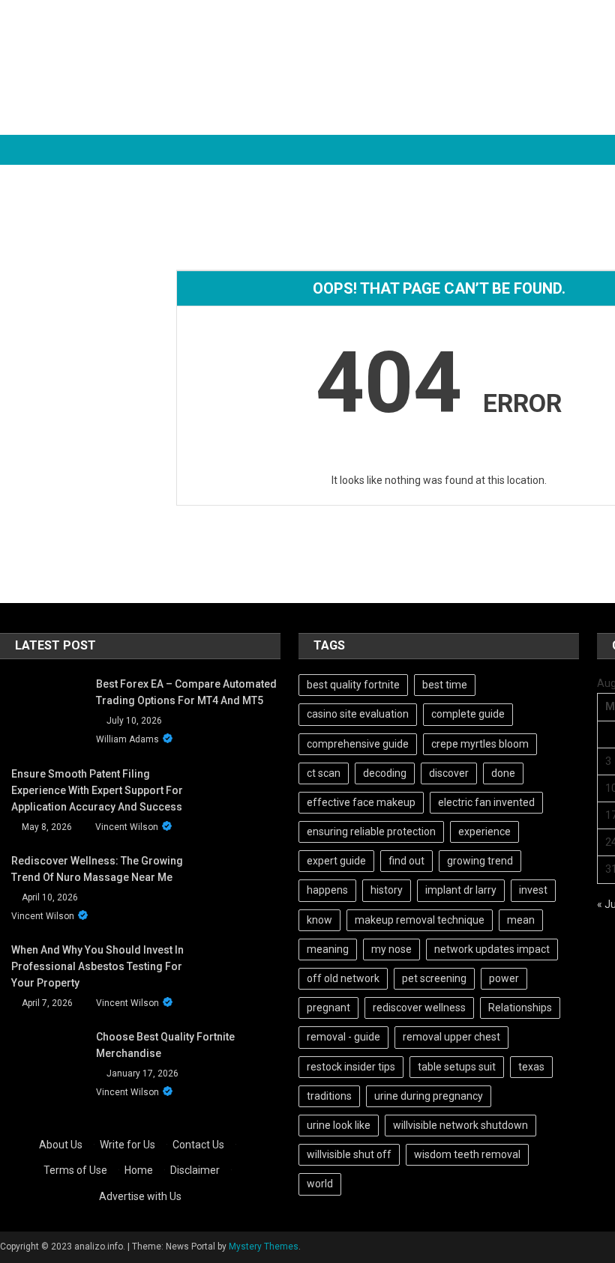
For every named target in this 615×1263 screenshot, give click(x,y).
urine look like (338, 1125)
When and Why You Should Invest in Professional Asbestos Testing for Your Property (97, 966)
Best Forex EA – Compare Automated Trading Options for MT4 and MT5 (186, 692)
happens (327, 890)
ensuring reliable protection (371, 832)
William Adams (127, 739)
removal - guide (343, 1037)
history (386, 890)
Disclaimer (195, 1170)
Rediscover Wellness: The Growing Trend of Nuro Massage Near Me (97, 869)
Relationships (520, 1008)
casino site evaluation (358, 714)
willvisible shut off (349, 1154)
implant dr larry (460, 890)
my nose (391, 949)
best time (444, 685)
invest (533, 890)
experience (484, 832)
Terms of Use (75, 1170)
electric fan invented (486, 802)
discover (449, 773)
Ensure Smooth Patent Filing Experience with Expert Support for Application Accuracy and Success (97, 790)
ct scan (323, 773)
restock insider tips (351, 1067)
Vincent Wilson (126, 827)
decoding (384, 773)
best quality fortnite (353, 685)
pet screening (434, 978)
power (504, 978)
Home (138, 1170)
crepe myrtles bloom (480, 744)
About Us (60, 1145)
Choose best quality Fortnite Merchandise (165, 1045)
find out (406, 861)
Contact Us (198, 1145)
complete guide (468, 714)
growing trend (480, 861)
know (319, 920)
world (320, 1184)
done (503, 773)
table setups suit (457, 1067)
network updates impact (492, 949)
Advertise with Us (140, 1196)
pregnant (328, 1008)
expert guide (336, 861)
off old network (343, 978)
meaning (328, 949)
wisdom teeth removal (467, 1154)
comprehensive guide (358, 744)
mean (521, 920)
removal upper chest (451, 1037)
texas (531, 1067)
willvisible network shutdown (460, 1125)
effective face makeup (361, 802)
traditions (329, 1096)
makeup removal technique (419, 920)
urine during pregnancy (428, 1096)
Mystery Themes (263, 1246)
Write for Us (127, 1145)
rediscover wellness (419, 1008)
